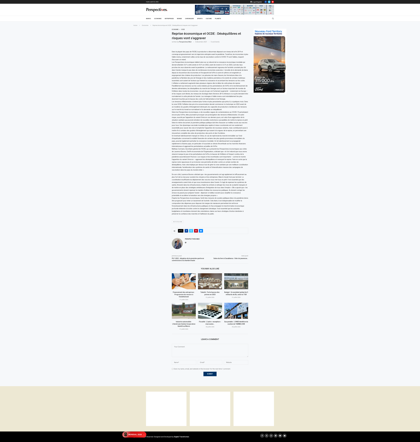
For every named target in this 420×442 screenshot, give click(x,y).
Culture (209, 18)
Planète (218, 18)
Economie (157, 18)
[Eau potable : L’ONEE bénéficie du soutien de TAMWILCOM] (236, 311)
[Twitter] (269, 2)
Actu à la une (177, 221)
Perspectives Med (185, 42)
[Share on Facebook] (186, 231)
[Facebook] (265, 2)
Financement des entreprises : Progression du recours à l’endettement (184, 294)
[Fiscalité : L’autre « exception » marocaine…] (210, 311)
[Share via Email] (201, 231)
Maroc (148, 18)
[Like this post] (181, 231)
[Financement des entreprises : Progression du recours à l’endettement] (184, 281)
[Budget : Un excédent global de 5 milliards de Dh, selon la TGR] (236, 281)
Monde (179, 18)
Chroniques (189, 18)
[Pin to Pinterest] (196, 231)
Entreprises (169, 18)
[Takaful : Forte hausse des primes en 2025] (210, 281)
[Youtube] (272, 2)
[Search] (273, 18)
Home (135, 25)
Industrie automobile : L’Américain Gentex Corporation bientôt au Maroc (183, 324)
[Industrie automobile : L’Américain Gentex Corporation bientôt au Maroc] (184, 311)
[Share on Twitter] (191, 231)
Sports (199, 18)
